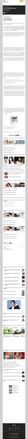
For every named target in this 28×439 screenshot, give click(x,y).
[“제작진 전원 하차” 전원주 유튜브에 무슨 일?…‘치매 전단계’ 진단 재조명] (23, 372)
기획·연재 (15, 428)
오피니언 (18, 428)
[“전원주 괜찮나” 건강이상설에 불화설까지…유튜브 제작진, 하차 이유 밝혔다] (23, 380)
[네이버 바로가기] (16, 433)
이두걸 (5, 12)
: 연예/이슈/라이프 (6, 370)
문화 (12, 428)
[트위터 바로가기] (11, 433)
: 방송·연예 (5, 350)
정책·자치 (10, 428)
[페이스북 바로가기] (10, 433)
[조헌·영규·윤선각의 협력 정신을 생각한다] (23, 316)
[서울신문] (5, 1)
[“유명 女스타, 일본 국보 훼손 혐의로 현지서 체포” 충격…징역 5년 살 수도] (23, 376)
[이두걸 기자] (4, 13)
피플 (9, 430)
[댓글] (9, 10)
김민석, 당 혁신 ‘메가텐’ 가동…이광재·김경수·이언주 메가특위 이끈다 (11, 79)
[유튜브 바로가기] (13, 433)
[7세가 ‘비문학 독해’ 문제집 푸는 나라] (23, 320)
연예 (15, 430)
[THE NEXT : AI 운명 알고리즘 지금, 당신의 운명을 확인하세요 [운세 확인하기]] (14, 135)
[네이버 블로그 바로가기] (17, 433)
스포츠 (12, 430)
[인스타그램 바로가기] (14, 433)
